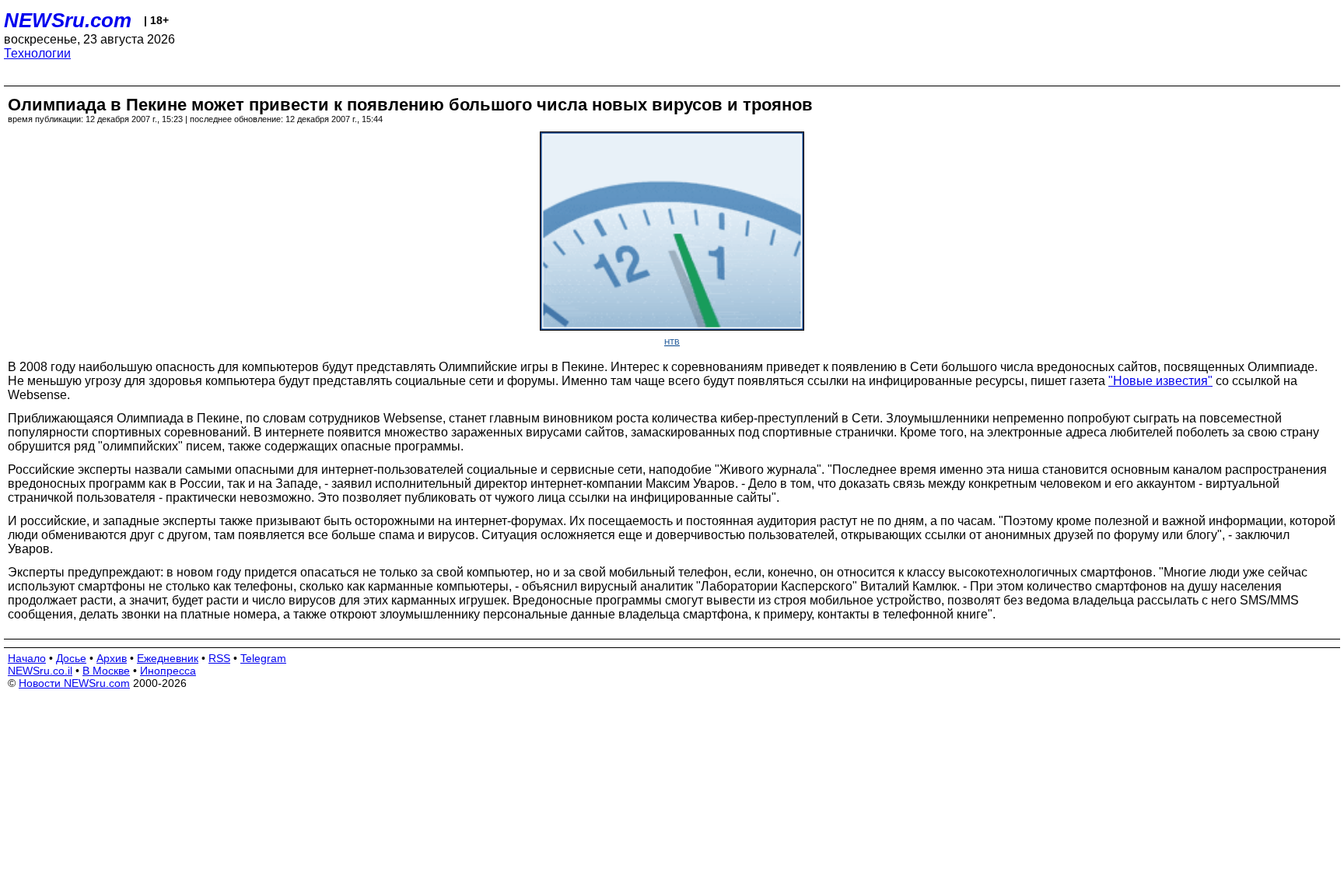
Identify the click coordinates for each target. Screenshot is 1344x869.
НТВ (672, 342)
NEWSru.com (67, 20)
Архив (111, 658)
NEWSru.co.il (40, 670)
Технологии (37, 53)
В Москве (106, 670)
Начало (27, 658)
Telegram (263, 658)
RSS (219, 658)
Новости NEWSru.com (74, 683)
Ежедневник (167, 658)
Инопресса (168, 670)
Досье (71, 658)
